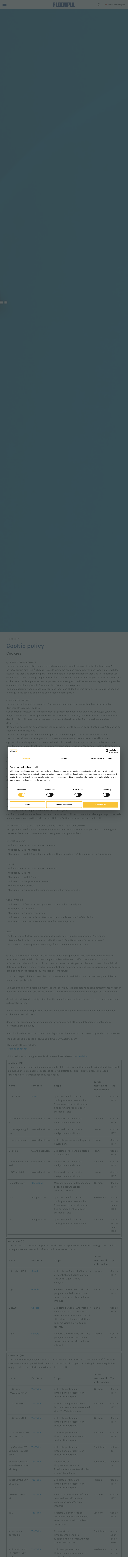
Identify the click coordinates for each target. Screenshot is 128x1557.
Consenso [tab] (26, 758)
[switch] (50, 795)
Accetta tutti (100, 805)
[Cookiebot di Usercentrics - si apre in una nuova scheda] (107, 751)
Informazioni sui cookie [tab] (101, 758)
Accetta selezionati (64, 805)
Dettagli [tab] (64, 758)
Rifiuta (27, 805)
